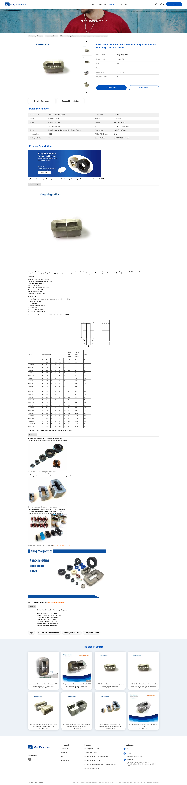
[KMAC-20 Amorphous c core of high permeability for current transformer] (110, 707)
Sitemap (40, 782)
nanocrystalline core (71, 633)
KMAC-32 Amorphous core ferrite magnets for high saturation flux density (110, 685)
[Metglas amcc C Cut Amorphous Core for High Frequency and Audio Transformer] (77, 667)
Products (40, 36)
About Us (64, 749)
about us (102, 4)
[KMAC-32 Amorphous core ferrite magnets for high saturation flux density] (110, 667)
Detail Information (41, 101)
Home (94, 4)
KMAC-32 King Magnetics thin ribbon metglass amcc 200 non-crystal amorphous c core (143, 685)
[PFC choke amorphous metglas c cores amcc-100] (143, 707)
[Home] (38, 749)
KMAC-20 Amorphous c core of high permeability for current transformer (110, 725)
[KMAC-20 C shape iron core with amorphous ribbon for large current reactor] (54, 66)
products (112, 4)
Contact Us (65, 760)
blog (62, 756)
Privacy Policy (32, 782)
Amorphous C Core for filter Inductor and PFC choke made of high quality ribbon (43, 685)
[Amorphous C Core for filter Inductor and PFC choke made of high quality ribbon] (43, 667)
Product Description (70, 101)
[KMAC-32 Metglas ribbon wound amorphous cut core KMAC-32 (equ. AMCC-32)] (43, 707)
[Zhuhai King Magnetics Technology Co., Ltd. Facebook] (30, 759)
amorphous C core (91, 633)
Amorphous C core (51, 36)
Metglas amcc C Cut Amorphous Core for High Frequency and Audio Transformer (77, 685)
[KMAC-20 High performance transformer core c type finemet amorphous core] (77, 707)
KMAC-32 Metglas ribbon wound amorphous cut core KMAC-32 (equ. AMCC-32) (43, 725)
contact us (123, 4)
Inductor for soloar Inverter (48, 633)
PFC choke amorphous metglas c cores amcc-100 (143, 725)
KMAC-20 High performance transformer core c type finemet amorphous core (77, 725)
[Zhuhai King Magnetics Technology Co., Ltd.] (15, 4)
